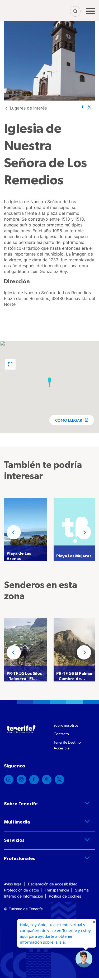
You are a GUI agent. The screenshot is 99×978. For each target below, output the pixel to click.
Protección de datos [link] (21, 890)
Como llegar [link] (68, 420)
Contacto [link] (61, 733)
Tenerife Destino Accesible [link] (67, 745)
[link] (28, 108)
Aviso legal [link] (13, 884)
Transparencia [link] (57, 890)
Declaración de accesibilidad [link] (53, 884)
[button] (10, 364)
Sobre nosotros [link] (66, 725)
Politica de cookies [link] (65, 896)
